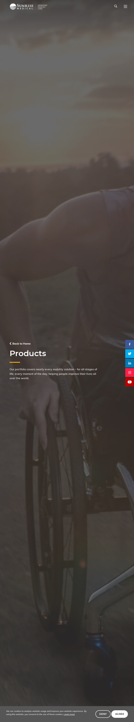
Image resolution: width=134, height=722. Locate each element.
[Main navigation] (125, 6)
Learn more (69, 714)
